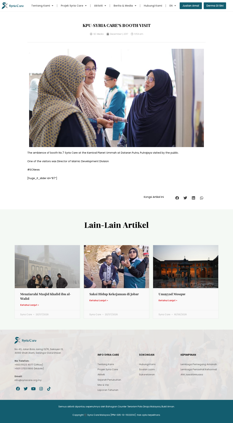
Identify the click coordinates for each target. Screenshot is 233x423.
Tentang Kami (40, 5)
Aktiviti (98, 5)
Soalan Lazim (147, 369)
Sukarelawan (147, 374)
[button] (177, 198)
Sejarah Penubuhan (109, 380)
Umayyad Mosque (172, 294)
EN (171, 5)
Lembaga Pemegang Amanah (199, 364)
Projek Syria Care (72, 5)
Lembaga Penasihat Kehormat (199, 369)
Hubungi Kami (153, 5)
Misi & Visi (103, 385)
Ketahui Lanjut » (29, 305)
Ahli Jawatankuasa (192, 374)
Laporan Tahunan (108, 390)
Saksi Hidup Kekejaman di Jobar (114, 294)
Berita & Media (123, 5)
